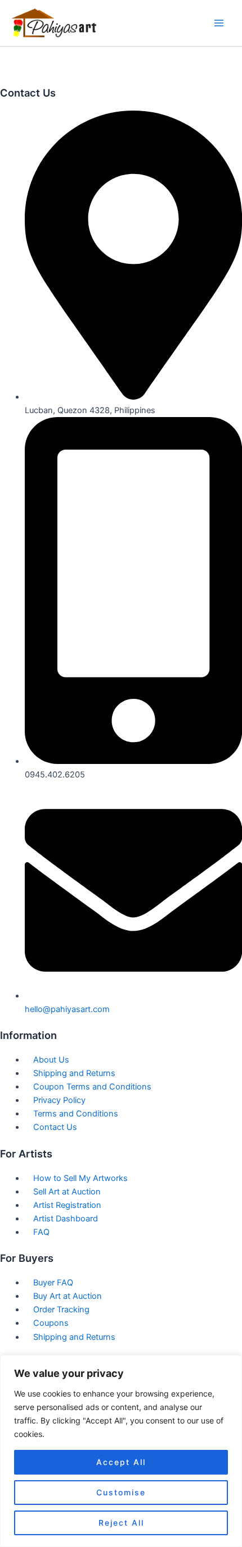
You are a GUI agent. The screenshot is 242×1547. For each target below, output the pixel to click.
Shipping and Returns (74, 1073)
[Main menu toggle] (219, 23)
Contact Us (55, 1127)
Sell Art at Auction (67, 1192)
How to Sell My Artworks (80, 1178)
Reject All (121, 1522)
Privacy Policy (59, 1100)
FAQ (41, 1232)
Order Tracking (61, 1310)
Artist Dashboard (65, 1219)
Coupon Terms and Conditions (92, 1087)
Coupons (51, 1323)
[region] (121, 1451)
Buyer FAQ (53, 1283)
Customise (121, 1492)
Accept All (121, 1462)
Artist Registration (67, 1205)
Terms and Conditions (75, 1114)
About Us (51, 1060)
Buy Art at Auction (67, 1296)
